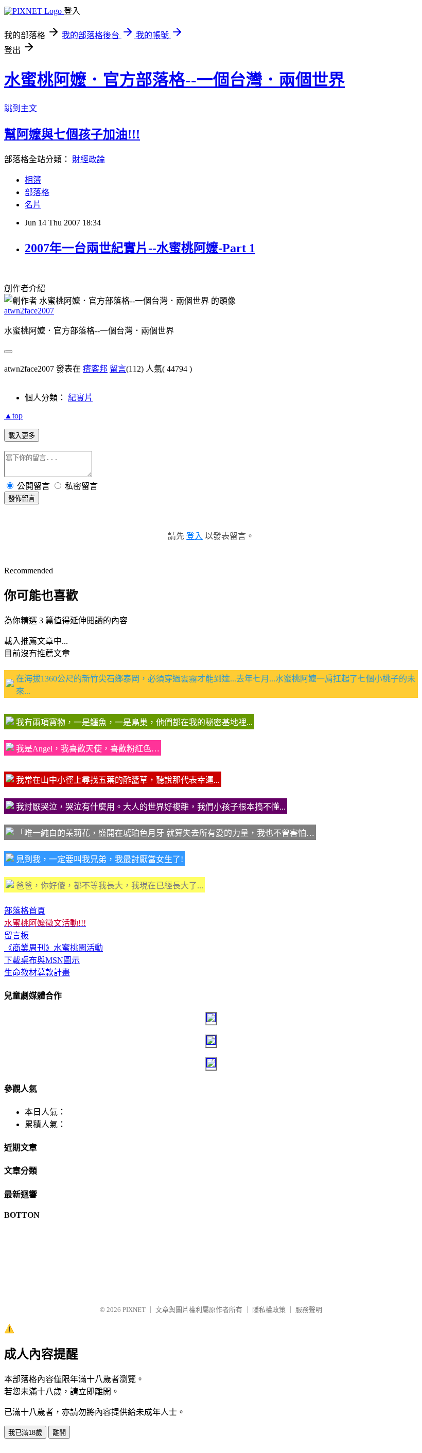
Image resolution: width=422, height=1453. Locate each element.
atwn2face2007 (29, 310)
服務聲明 (308, 1310)
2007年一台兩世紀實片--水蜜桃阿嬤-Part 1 (140, 248)
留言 (118, 368)
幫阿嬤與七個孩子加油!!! (72, 134)
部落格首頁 (24, 910)
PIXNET (134, 1310)
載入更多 (21, 436)
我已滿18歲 (25, 1433)
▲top (13, 415)
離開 (59, 1433)
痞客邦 (95, 368)
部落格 (37, 192)
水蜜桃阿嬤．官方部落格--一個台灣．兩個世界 (174, 80)
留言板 (16, 935)
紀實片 (80, 397)
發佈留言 (21, 498)
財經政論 (88, 159)
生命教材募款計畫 (37, 972)
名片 (33, 204)
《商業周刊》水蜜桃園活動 (53, 947)
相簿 (33, 180)
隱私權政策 (269, 1310)
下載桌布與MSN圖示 (42, 960)
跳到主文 (20, 108)
